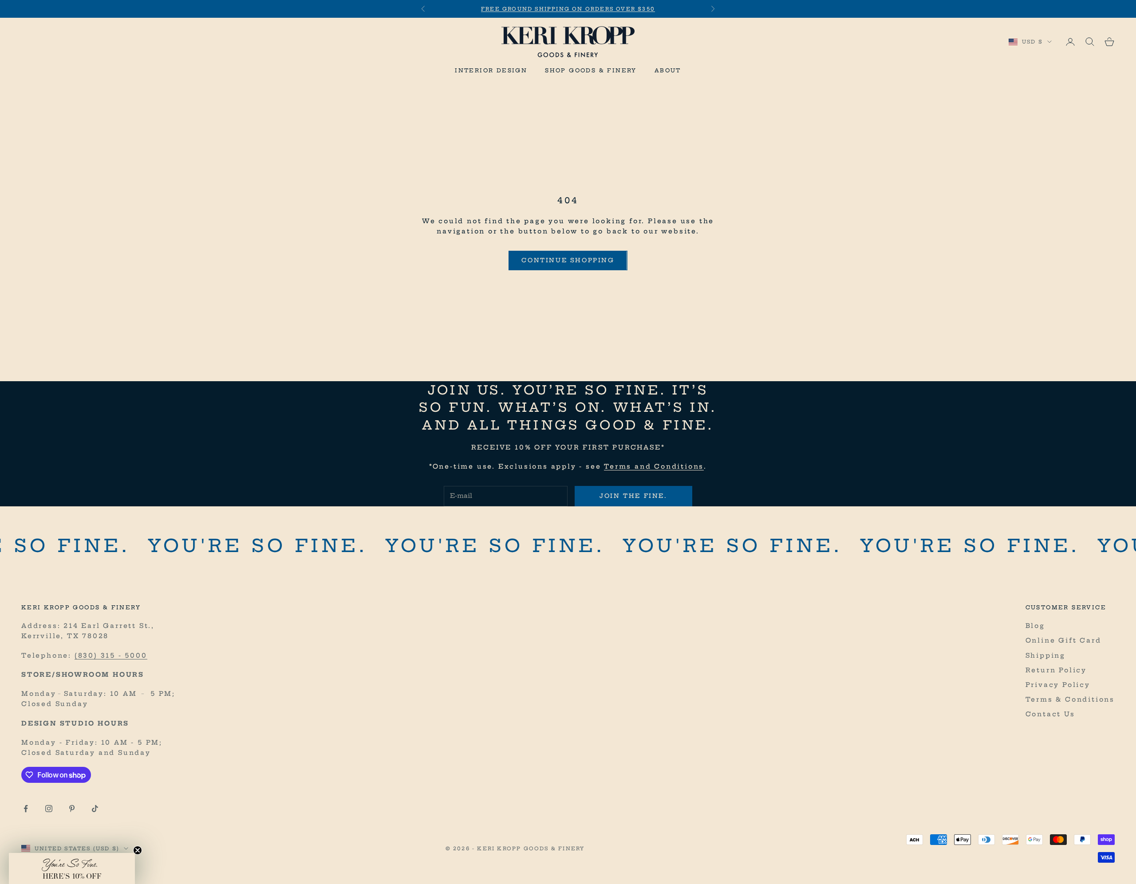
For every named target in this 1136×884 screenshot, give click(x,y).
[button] (72, 868)
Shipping (1045, 655)
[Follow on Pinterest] (71, 808)
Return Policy (1056, 670)
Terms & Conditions (1070, 699)
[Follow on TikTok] (95, 808)
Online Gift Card (1063, 640)
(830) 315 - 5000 (111, 655)
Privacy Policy (1058, 685)
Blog (1035, 626)
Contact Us (1050, 714)
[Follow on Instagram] (48, 808)
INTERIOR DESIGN (491, 70)
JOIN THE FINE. (633, 495)
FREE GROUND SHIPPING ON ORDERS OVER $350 (568, 9)
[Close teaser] (137, 850)
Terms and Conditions (654, 466)
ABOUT (668, 70)
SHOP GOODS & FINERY (591, 70)
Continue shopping (567, 260)
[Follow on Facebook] (25, 808)
